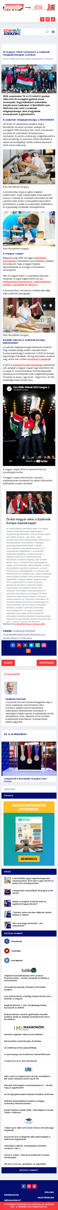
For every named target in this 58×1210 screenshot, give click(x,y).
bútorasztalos (25, 281)
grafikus (7, 284)
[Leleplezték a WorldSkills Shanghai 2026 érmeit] (7, 892)
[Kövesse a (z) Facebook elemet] (42, 19)
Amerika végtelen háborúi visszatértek (23, 1034)
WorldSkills (35, 634)
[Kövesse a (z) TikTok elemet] (53, 19)
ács (41, 278)
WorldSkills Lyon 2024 (17, 638)
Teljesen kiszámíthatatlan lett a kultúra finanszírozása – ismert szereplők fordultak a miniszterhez (26, 978)
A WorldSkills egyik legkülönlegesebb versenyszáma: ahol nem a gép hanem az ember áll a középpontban (33, 880)
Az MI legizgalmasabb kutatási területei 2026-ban (29, 1094)
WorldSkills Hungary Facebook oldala (31, 624)
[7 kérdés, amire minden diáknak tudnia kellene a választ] (7, 914)
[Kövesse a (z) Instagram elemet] (47, 19)
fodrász (31, 284)
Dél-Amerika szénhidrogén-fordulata (22, 1041)
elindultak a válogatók (39, 359)
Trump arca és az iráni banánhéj (20, 1061)
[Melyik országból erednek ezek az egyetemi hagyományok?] (7, 903)
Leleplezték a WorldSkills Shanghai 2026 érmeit (32, 891)
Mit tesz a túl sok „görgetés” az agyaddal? (25, 1164)
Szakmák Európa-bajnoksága (28, 364)
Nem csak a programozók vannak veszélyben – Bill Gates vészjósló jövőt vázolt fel (27, 1077)
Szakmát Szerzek (17, 59)
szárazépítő (19, 284)
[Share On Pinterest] (19, 645)
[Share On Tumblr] (25, 645)
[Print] (28, 651)
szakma (17, 631)
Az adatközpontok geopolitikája (20, 1048)
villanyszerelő (10, 281)
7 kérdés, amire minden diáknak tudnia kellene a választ (31, 913)
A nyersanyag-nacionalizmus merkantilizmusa (27, 1054)
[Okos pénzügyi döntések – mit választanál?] (7, 925)
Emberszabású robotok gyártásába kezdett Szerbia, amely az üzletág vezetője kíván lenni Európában (27, 1016)
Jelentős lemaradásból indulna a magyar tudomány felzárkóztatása (24, 1102)
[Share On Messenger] (31, 645)
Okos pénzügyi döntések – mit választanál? (27, 924)
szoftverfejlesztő (42, 281)
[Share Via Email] (43, 645)
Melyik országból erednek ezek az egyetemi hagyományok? (29, 902)
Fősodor (49, 59)
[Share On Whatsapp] (37, 645)
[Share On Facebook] (12, 645)
